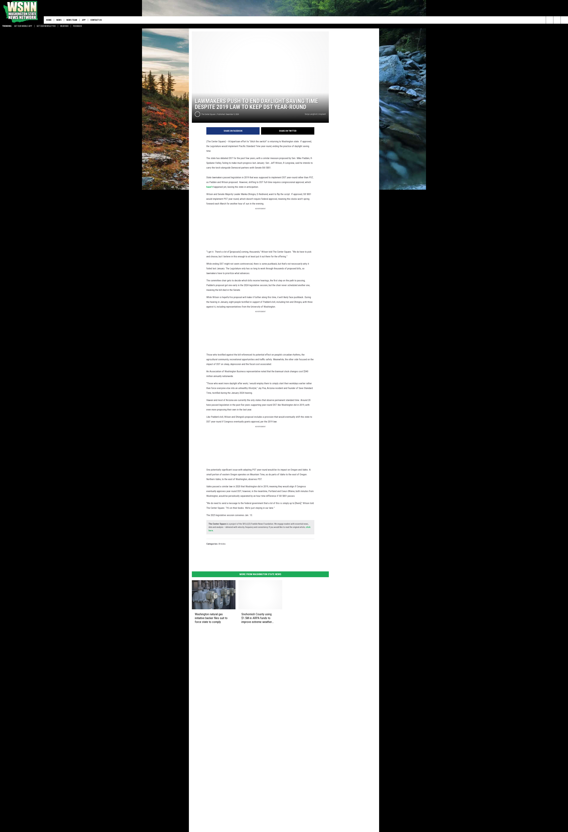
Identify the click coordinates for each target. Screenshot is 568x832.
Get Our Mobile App (23, 26)
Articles (222, 544)
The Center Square (208, 114)
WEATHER (64, 26)
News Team (71, 20)
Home (48, 20)
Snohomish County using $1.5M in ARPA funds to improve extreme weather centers (256, 618)
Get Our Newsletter (46, 26)
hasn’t (209, 186)
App (83, 20)
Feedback (77, 26)
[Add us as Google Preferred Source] (557, 20)
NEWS (59, 20)
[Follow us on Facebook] (564, 20)
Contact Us (96, 20)
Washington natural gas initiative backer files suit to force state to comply (211, 618)
